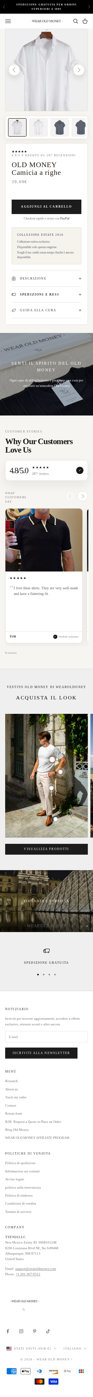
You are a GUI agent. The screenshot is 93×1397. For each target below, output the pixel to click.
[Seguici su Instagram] (21, 1331)
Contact (10, 1105)
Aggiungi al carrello (46, 206)
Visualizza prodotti (46, 849)
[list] (46, 577)
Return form (13, 1113)
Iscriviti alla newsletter (41, 1053)
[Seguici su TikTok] (48, 1331)
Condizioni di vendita (20, 1203)
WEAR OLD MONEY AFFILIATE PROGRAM (37, 1138)
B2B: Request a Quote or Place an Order (33, 1122)
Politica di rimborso (19, 1195)
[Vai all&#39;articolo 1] (17, 127)
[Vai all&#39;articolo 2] (38, 127)
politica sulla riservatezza (23, 1187)
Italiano (72, 1348)
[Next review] (83, 496)
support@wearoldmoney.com (35, 1269)
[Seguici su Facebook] (7, 1331)
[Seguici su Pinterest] (34, 1331)
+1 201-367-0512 (28, 1274)
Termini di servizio (18, 1212)
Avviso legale (14, 1179)
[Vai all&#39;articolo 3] (59, 127)
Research (11, 1081)
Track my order (15, 1097)
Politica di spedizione (20, 1163)
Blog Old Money (17, 1130)
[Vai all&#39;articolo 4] (81, 127)
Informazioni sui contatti (22, 1171)
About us (11, 1089)
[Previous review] (70, 496)
